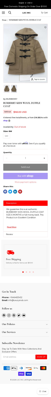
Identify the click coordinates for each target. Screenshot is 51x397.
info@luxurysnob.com (18, 300)
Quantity (7, 152)
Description (11, 203)
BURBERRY (11, 99)
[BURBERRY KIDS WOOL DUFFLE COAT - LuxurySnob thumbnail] (6, 89)
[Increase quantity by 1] (44, 158)
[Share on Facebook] (5, 192)
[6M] (6, 139)
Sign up (41, 357)
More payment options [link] (25, 182)
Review (9, 234)
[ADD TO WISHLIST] (45, 27)
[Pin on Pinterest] (20, 192)
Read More (11, 227)
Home (4, 20)
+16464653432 (16, 297)
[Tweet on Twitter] (10, 192)
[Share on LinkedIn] (15, 192)
